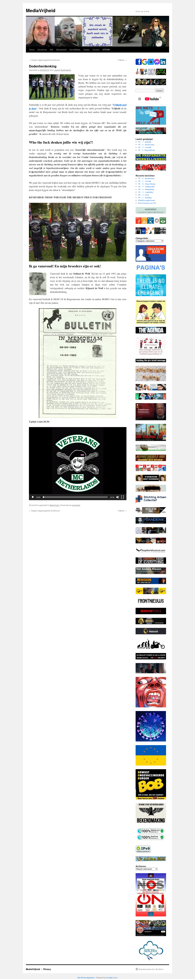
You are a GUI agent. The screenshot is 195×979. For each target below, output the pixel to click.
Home (31, 49)
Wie (51, 49)
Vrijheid (122, 60)
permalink (76, 505)
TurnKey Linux (111, 977)
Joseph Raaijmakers (62, 70)
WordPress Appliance (86, 977)
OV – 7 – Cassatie (144, 147)
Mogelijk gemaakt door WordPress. (151, 969)
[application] (77, 463)
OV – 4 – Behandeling (146, 189)
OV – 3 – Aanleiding (145, 192)
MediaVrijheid (40, 10)
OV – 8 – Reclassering (146, 144)
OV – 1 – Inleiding (145, 197)
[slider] (75, 497)
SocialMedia (74, 49)
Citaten (86, 49)
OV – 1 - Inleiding (144, 142)
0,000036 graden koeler (146, 200)
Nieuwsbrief (61, 49)
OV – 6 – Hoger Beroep (146, 184)
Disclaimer (42, 49)
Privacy (47, 969)
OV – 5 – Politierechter (146, 186)
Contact (96, 49)
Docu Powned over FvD (147, 203)
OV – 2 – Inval (143, 195)
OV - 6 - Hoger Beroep (146, 150)
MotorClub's (55, 505)
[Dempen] (117, 497)
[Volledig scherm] (122, 497)
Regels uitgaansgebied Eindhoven (44, 60)
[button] (78, 464)
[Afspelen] (32, 497)
